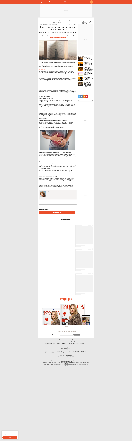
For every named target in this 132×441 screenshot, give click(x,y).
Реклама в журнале (61, 269)
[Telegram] (63, 267)
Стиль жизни (75, 2)
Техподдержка (65, 272)
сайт (63, 195)
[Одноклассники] (69, 267)
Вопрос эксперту (68, 269)
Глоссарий (85, 2)
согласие (60, 257)
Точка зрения (60, 2)
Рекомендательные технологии (73, 271)
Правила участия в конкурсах (80, 269)
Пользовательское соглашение (50, 271)
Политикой (60, 259)
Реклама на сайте (54, 269)
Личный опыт (69, 2)
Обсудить (72, 24)
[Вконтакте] (66, 267)
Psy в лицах (81, 2)
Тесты (91, 2)
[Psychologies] (44, 2)
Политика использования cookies (61, 271)
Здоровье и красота (62, 37)
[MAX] (59, 267)
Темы (65, 2)
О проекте (48, 269)
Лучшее (52, 2)
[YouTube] (72, 267)
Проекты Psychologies (83, 271)
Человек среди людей (53, 37)
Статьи (56, 2)
